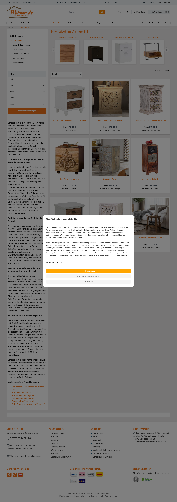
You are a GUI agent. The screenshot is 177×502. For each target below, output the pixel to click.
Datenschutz (50, 262)
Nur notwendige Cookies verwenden (89, 276)
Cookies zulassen (88, 271)
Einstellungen (88, 281)
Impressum (59, 262)
